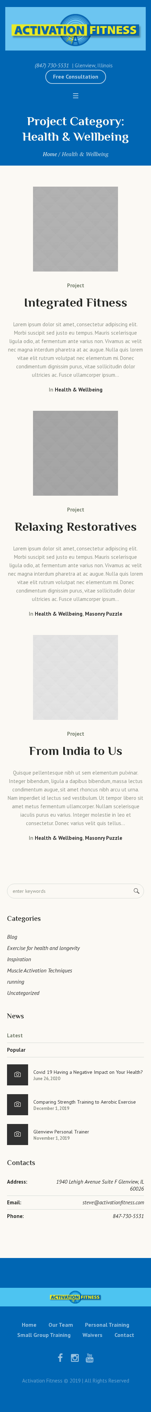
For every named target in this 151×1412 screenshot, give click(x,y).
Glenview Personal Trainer (61, 1132)
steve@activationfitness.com (113, 1202)
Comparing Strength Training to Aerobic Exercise (84, 1102)
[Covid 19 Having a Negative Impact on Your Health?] (17, 1074)
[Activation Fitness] (75, 29)
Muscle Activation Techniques (39, 970)
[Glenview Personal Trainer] (17, 1134)
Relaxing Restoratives (75, 528)
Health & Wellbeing (79, 389)
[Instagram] (74, 1358)
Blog (12, 936)
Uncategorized (23, 992)
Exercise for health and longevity (43, 947)
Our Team (60, 1324)
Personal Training (107, 1324)
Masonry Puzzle (103, 613)
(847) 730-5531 (52, 65)
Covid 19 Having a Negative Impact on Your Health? (88, 1072)
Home (50, 154)
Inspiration (19, 959)
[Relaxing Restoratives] (75, 453)
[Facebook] (60, 1358)
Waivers (93, 1334)
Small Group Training (44, 1334)
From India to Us (75, 752)
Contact (124, 1334)
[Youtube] (89, 1358)
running (15, 981)
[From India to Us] (75, 677)
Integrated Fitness (75, 304)
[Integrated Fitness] (75, 229)
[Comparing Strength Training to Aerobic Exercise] (17, 1104)
